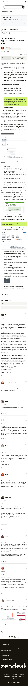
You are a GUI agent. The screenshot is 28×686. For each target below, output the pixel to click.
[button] (13, 645)
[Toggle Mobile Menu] (25, 2)
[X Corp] (7, 33)
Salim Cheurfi (8, 497)
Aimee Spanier (8, 47)
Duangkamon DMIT (9, 600)
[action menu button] (26, 314)
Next (18, 637)
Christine (3, 542)
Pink (3, 574)
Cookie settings (7, 676)
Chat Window (7, 72)
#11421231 (3, 409)
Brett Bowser (8, 445)
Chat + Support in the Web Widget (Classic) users (15, 120)
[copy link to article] (2, 33)
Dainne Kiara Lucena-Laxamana (12, 568)
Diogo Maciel (8, 314)
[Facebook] (4, 33)
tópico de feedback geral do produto (11, 343)
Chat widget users (8, 121)
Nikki (6, 474)
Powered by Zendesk (15, 682)
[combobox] (14, 303)
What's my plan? (23, 54)
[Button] (2, 294)
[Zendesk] (14, 665)
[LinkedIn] (9, 33)
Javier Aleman (8, 420)
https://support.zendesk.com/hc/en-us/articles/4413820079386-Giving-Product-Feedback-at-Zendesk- (11, 368)
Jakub (6, 401)
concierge (15, 581)
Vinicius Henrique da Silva (11, 382)
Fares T (7, 536)
